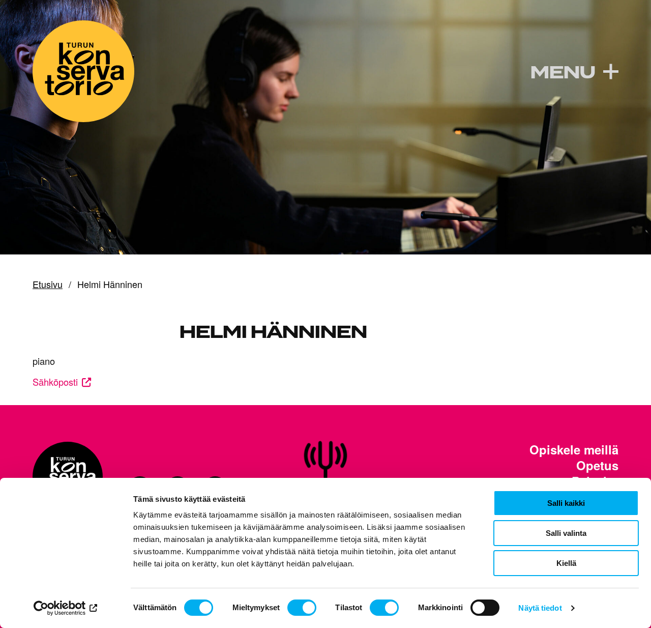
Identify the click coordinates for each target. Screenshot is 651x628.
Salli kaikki (566, 503)
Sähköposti (55, 381)
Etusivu (48, 284)
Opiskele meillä (573, 450)
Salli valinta (566, 533)
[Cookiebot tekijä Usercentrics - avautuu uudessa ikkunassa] (65, 608)
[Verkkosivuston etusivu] (83, 71)
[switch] (301, 608)
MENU (562, 72)
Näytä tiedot (539, 608)
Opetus (597, 465)
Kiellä (566, 563)
